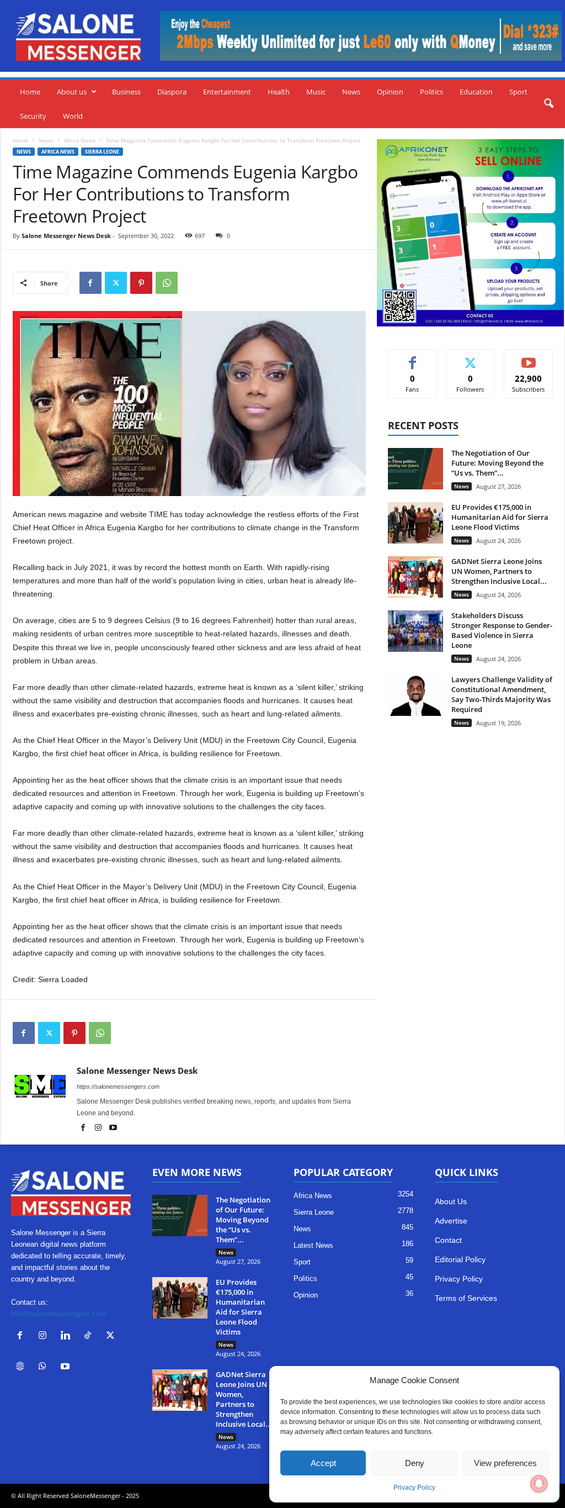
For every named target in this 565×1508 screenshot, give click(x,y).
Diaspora (171, 92)
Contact (448, 1240)
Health (279, 92)
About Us (451, 1201)
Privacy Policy (414, 1487)
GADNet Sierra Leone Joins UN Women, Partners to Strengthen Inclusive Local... (499, 571)
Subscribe (529, 358)
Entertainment (227, 92)
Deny (414, 1463)
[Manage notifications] (539, 1484)
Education (476, 92)
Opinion (390, 92)
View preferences (505, 1463)
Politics (431, 92)
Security (33, 116)
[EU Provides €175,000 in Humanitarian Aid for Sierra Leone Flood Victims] (415, 523)
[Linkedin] (67, 1336)
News (351, 92)
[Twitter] (116, 283)
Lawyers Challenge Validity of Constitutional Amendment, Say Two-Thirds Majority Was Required (501, 694)
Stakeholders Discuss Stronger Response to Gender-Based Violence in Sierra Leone (501, 630)
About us (72, 92)
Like (412, 358)
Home (30, 92)
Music (316, 92)
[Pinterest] (141, 283)
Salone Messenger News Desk (66, 235)
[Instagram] (99, 1128)
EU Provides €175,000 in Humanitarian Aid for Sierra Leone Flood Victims (499, 517)
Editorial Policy (460, 1259)
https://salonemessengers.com (118, 1086)
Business (126, 92)
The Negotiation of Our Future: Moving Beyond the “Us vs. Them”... (497, 463)
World (73, 116)
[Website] (22, 1367)
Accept (323, 1463)
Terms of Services (466, 1298)
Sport (518, 92)
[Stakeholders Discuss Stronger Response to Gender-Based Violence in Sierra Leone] (415, 631)
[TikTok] (90, 1336)
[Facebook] (90, 283)
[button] (548, 104)
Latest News (313, 1245)
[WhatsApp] (167, 283)
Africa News (79, 140)
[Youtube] (113, 1128)
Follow (470, 358)
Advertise (451, 1220)
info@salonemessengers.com (58, 1314)
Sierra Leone (102, 151)
